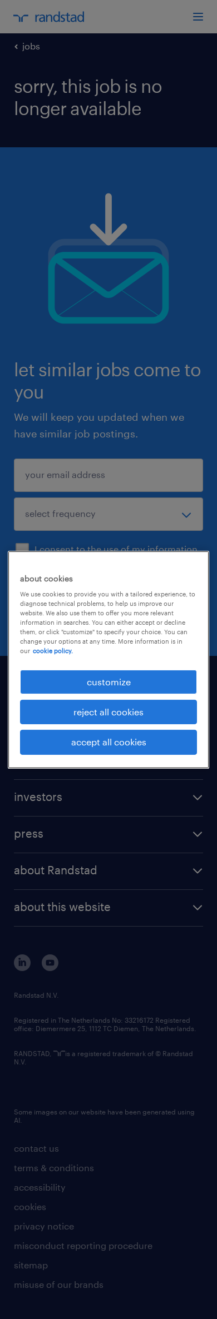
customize (109, 681)
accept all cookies (108, 741)
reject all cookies (108, 711)
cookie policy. (53, 650)
